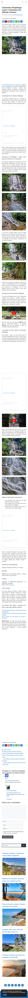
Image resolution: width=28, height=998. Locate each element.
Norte (6, 778)
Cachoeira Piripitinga (16, 751)
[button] (22, 2)
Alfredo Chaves (7, 749)
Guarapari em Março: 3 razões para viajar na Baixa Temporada (13, 854)
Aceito (5, 994)
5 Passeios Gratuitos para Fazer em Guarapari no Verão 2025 (13, 956)
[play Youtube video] (14, 313)
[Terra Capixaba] (2, 2)
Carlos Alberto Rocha (12, 790)
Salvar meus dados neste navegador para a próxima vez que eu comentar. (13, 832)
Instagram (11, 584)
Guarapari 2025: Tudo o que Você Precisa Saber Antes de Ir (12, 931)
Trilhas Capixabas (10, 755)
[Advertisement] (14, 69)
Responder (7, 785)
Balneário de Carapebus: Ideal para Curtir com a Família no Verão (13, 880)
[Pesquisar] (23, 845)
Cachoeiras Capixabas (7, 753)
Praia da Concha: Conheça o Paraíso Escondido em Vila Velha (13, 905)
